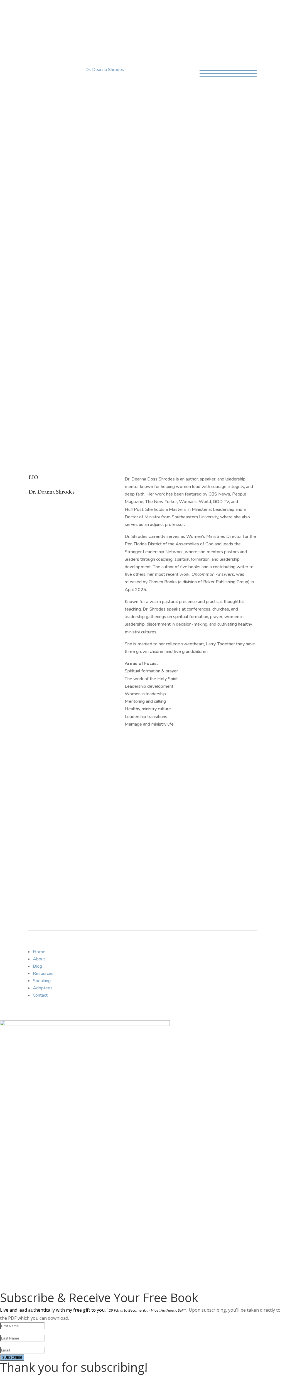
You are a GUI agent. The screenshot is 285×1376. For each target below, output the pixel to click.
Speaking (113, 13)
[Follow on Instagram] (226, 952)
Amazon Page (52, 180)
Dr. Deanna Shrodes (104, 70)
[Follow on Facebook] (193, 952)
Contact (166, 13)
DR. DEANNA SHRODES (142, 34)
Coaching (140, 13)
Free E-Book (50, 858)
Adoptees (43, 988)
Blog (72, 13)
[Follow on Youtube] (215, 952)
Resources (43, 973)
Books (90, 13)
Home (34, 13)
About (53, 13)
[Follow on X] (204, 952)
